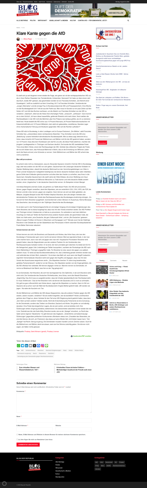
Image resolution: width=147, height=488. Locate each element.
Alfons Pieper (28, 39)
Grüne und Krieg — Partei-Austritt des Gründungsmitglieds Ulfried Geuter (119, 269)
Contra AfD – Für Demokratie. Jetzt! (92, 20)
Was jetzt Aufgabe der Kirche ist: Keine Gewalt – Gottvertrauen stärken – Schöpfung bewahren (112, 215)
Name (19, 416)
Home (18, 27)
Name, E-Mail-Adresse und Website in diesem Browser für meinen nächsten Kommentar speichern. (52, 434)
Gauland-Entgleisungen (53, 350)
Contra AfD (71, 2)
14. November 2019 (40, 39)
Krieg (97, 465)
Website (58, 425)
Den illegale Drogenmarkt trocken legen (117, 210)
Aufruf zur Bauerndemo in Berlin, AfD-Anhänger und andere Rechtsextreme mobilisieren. (119, 306)
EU (116, 462)
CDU (101, 462)
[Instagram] (42, 345)
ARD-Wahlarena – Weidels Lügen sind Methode (119, 281)
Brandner (41, 350)
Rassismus (42, 353)
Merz (102, 465)
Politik (33, 20)
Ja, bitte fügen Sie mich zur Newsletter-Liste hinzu (35, 439)
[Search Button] (128, 20)
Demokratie (109, 462)
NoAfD (108, 465)
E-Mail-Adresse (22, 425)
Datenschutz (57, 2)
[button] (4, 483)
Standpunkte (60, 477)
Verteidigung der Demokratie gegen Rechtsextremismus (35, 356)
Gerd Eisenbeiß (101, 213)
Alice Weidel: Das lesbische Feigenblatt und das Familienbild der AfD (119, 293)
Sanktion (51, 353)
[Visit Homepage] (27, 9)
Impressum (49, 2)
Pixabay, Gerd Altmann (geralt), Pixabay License (41, 331)
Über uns (19, 2)
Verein (36, 2)
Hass (64, 350)
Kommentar (21, 391)
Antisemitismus (30, 350)
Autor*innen (42, 2)
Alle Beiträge (22, 20)
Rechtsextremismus (119, 465)
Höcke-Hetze (79, 350)
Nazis (35, 353)
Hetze (70, 350)
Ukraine (98, 469)
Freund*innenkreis (28, 2)
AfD (22, 350)
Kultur (73, 20)
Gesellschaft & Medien (58, 20)
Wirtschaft (42, 20)
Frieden (121, 462)
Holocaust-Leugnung (24, 353)
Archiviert (64, 2)
